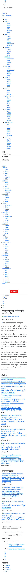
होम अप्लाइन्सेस (10, 44)
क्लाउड (8, 117)
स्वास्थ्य (8, 100)
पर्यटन (8, 103)
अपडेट (6, 21)
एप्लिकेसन (9, 30)
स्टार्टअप (7, 77)
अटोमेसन (9, 120)
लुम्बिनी (8, 132)
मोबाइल (8, 36)
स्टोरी (6, 88)
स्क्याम (8, 72)
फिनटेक (6, 57)
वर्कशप (8, 145)
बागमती (8, 128)
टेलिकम (8, 49)
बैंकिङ (8, 60)
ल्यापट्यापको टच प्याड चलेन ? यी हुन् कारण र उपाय (13, 506)
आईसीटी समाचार (15, 316)
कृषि (8, 102)
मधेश (8, 126)
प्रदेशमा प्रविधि (8, 122)
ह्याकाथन (9, 143)
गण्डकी (8, 130)
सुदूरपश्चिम (9, 135)
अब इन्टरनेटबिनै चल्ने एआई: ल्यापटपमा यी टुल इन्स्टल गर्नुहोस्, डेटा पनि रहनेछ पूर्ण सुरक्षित (12, 493)
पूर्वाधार (8, 53)
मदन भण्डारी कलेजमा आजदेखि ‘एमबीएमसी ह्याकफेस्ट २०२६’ (10, 448)
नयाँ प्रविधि (7, 109)
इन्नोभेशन (9, 81)
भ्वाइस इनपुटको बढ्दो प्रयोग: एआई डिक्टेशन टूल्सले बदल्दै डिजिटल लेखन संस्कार (13, 479)
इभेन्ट (6, 137)
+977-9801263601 (12, 549)
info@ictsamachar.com (15, 546)
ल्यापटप (9, 38)
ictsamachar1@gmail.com (16, 544)
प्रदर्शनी (9, 146)
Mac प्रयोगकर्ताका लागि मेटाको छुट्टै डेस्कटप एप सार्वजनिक (13, 391)
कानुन (8, 55)
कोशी (8, 124)
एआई (8, 111)
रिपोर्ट (8, 92)
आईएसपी (9, 51)
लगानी (8, 85)
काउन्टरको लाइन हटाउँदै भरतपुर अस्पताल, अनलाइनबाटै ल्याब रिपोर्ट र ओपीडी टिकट (12, 461)
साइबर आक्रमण (10, 70)
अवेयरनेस (9, 74)
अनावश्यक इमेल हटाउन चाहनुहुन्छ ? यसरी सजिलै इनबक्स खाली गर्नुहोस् (13, 518)
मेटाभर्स (8, 118)
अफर (8, 29)
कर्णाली (8, 133)
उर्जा (8, 105)
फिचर (8, 90)
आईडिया (9, 79)
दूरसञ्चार (7, 47)
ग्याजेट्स (7, 34)
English (14, 11)
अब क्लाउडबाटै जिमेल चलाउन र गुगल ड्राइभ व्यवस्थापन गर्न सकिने (13, 400)
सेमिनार (8, 141)
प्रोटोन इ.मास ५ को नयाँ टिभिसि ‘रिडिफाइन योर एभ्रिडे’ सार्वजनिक (11, 408)
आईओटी (9, 113)
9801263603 (21, 549)
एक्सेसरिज (9, 45)
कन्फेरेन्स (9, 139)
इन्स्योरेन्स (9, 62)
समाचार (8, 25)
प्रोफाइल (9, 83)
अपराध (8, 68)
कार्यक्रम (9, 148)
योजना (8, 27)
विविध (8, 32)
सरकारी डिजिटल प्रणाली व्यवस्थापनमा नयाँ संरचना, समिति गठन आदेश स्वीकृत (13, 382)
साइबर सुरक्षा (8, 66)
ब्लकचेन (9, 115)
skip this (14, 291)
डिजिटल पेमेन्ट (10, 59)
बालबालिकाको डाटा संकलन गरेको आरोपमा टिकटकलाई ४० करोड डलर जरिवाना (12, 421)
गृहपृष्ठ (6, 19)
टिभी (8, 40)
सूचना (8, 23)
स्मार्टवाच (9, 42)
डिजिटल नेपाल (8, 96)
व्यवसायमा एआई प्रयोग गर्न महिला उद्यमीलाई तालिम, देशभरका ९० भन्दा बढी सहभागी (13, 435)
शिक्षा (8, 98)
